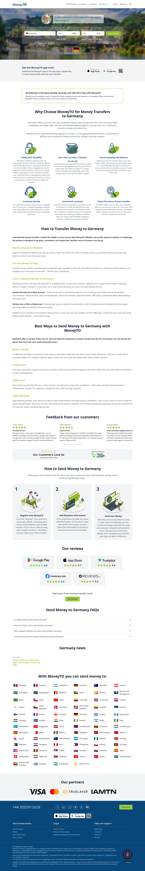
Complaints (98, 832)
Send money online (19, 835)
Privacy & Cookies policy (61, 832)
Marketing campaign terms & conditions (67, 835)
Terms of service (59, 829)
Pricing (15, 832)
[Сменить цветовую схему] (130, 4)
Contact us (126, 807)
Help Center (98, 829)
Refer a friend (17, 837)
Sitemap (97, 837)
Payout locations (18, 829)
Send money (72, 599)
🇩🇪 (76, 50)
